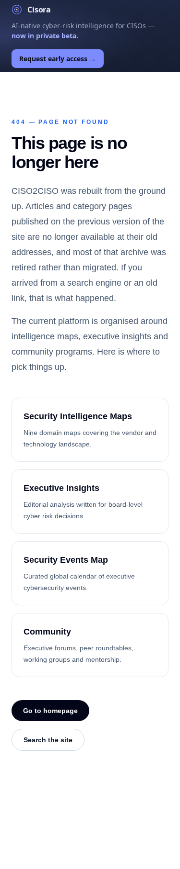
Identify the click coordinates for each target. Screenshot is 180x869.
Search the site (48, 740)
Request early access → (57, 58)
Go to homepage (50, 710)
